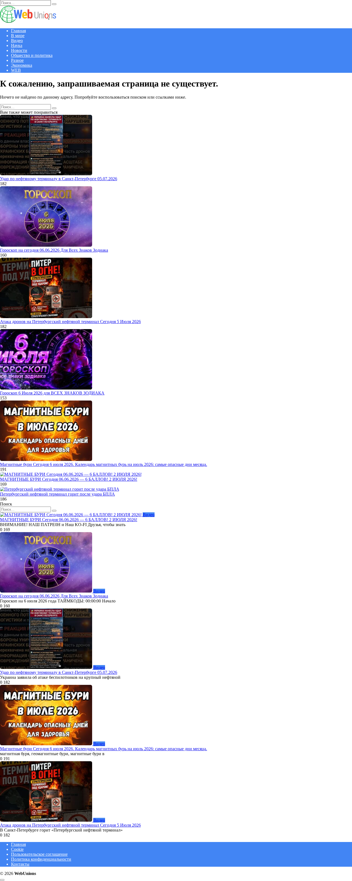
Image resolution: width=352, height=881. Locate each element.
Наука (16, 45)
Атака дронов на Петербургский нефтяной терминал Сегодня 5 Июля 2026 (70, 321)
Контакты (20, 864)
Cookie (17, 849)
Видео (17, 40)
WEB (16, 70)
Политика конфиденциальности (41, 859)
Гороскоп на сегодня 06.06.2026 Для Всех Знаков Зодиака (54, 250)
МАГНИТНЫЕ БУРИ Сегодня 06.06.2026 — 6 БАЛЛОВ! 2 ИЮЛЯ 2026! (68, 479)
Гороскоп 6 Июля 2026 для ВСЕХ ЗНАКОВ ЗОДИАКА (52, 393)
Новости (19, 50)
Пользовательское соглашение (39, 854)
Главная (18, 30)
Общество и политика (32, 55)
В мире (17, 35)
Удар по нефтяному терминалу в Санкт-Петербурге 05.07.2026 (58, 178)
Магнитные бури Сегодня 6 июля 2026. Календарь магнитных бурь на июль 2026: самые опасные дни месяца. (103, 464)
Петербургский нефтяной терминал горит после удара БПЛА (57, 494)
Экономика (21, 65)
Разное (17, 60)
